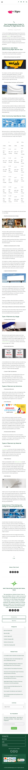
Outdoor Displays (8, 639)
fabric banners (18, 461)
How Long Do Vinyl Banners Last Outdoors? (13, 691)
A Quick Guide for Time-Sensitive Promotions (13, 668)
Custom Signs (7, 636)
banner (8, 36)
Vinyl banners (5, 449)
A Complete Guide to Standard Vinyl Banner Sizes (14, 655)
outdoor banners (6, 341)
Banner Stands (7, 630)
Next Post (14, 620)
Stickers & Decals (7, 642)
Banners (6, 633)
